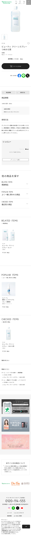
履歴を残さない (5, 360)
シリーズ (9, 513)
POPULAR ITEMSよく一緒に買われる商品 (11, 193)
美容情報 (9, 516)
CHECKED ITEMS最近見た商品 (7, 203)
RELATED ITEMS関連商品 (7, 183)
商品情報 (8, 92)
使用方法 (22, 92)
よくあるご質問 (18, 516)
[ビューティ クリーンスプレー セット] (9, 235)
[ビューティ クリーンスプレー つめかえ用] (9, 333)
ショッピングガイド (19, 513)
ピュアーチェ (5, 298)
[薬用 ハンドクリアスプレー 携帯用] (9, 289)
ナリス (3, 243)
